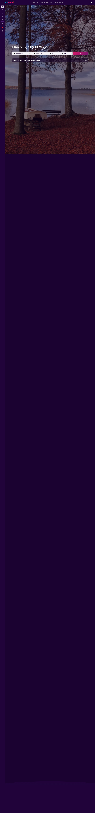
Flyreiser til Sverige (28, 6)
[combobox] (15, 50)
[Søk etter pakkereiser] (2, 16)
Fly (12, 6)
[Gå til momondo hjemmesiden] (10, 2)
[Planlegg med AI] (2, 19)
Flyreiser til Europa (19, 6)
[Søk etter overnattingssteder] (2, 9)
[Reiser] (2, 23)
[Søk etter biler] (2, 13)
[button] (2, 2)
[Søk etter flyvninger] (2, 6)
